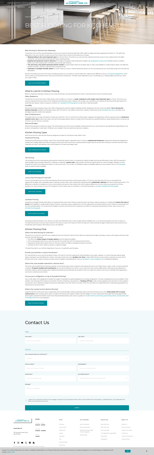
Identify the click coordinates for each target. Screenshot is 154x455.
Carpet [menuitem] (61, 433)
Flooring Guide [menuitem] (105, 430)
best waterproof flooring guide (108, 186)
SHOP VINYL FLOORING (35, 191)
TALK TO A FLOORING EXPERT (37, 83)
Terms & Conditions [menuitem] (127, 436)
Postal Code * (28, 374)
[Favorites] (143, 7)
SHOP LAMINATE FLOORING (36, 213)
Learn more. (11, 452)
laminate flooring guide (32, 208)
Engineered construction (99, 61)
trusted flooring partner (115, 74)
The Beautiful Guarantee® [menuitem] (108, 433)
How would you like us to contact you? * (36, 354)
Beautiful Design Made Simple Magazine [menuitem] (86, 431)
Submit (77, 407)
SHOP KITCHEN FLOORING (36, 303)
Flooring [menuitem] (61, 424)
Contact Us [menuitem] (125, 433)
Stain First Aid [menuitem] (105, 427)
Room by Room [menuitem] (126, 427)
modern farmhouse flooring (94, 296)
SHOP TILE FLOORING (34, 171)
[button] (140, 7)
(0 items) (146, 7)
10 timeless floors (30, 297)
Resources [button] (21, 7)
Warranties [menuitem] (104, 436)
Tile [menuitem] (60, 439)
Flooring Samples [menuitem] (85, 427)
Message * (28, 384)
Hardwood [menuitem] (62, 430)
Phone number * (29, 364)
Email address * (82, 364)
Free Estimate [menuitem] (63, 442)
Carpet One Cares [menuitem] (127, 430)
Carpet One (28, 17)
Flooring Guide (38, 17)
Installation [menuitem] (104, 439)
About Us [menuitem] (124, 424)
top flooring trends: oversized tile (114, 296)
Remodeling (48, 17)
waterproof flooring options (69, 103)
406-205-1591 (32, 3)
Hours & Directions (113, 7)
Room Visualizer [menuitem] (84, 424)
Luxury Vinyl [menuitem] (62, 427)
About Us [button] (31, 7)
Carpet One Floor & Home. (25, 446)
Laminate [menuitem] (61, 436)
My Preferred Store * (83, 374)
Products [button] (10, 7)
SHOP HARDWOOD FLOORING (37, 150)
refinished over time (108, 110)
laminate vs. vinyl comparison (92, 259)
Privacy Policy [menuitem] (126, 439)
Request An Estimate (130, 7)
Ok (127, 451)
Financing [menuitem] (62, 445)
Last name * (81, 336)
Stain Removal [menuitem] (105, 424)
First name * (28, 336)
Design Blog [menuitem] (83, 435)
